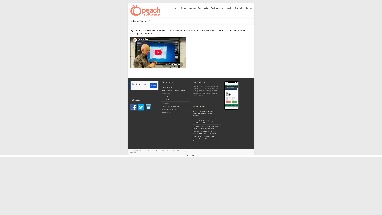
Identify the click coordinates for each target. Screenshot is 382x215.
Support (249, 8)
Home (176, 8)
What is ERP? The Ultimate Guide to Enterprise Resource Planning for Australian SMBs (206, 139)
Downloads (165, 103)
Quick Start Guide (166, 87)
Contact (183, 8)
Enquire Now (165, 97)
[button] (145, 10)
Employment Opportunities (169, 109)
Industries (192, 8)
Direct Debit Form (167, 100)
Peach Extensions (217, 8)
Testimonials (239, 8)
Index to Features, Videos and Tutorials (173, 90)
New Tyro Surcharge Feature (170, 106)
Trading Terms (165, 93)
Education (229, 8)
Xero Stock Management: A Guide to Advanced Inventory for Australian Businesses (203, 113)
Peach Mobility (203, 8)
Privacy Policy (165, 112)
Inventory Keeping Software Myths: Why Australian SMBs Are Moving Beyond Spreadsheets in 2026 (204, 121)
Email (153, 85)
